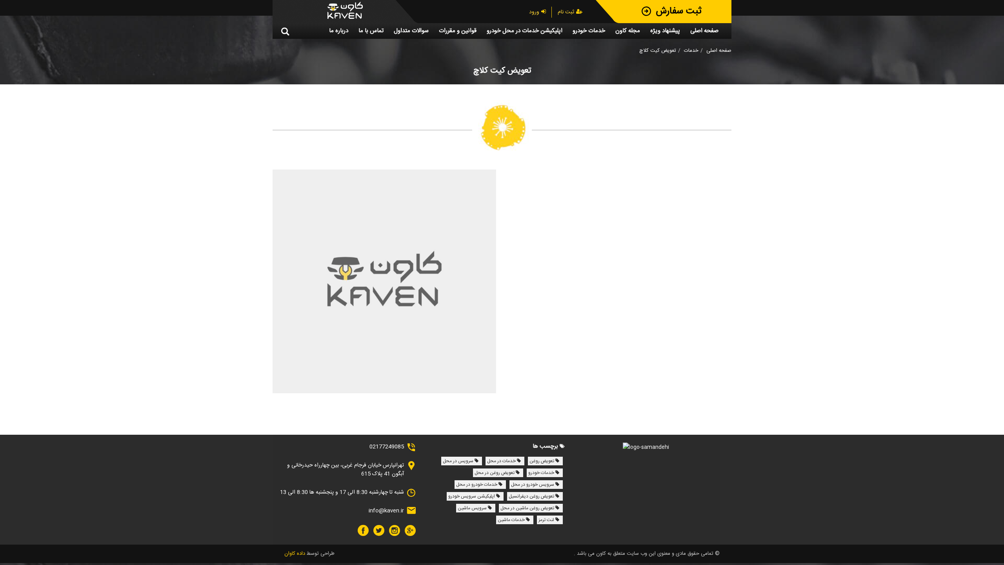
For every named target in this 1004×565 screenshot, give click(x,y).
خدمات (691, 50)
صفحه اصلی (718, 50)
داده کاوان (294, 553)
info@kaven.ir (386, 511)
